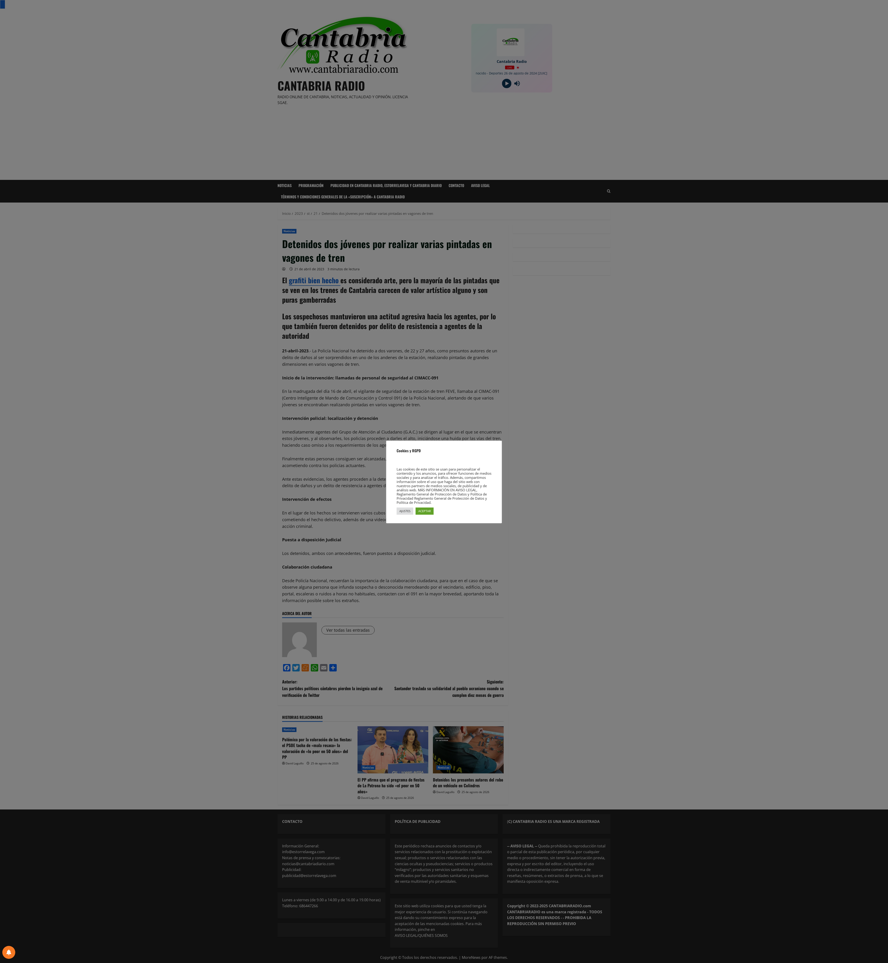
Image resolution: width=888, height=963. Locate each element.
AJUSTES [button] (404, 511)
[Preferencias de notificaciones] (8, 952)
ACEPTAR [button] (424, 511)
